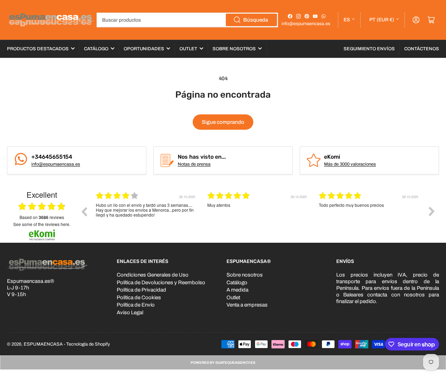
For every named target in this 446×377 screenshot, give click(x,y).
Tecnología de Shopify (88, 344)
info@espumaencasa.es (306, 23)
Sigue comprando (223, 122)
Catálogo (96, 48)
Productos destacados (38, 48)
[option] (146, 216)
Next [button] (432, 211)
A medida (237, 290)
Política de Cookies (139, 297)
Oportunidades (144, 48)
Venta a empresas (247, 305)
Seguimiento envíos (369, 48)
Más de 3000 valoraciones (350, 164)
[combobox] (187, 20)
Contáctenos (421, 48)
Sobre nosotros (244, 275)
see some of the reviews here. (41, 224)
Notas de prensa (194, 164)
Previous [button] (84, 211)
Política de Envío (136, 305)
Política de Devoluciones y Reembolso (161, 282)
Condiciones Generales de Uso (153, 275)
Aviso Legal (130, 312)
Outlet (188, 48)
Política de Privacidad (141, 290)
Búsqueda (255, 20)
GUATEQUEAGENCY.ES (235, 362)
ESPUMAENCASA (43, 344)
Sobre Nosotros (234, 48)
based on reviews (42, 217)
